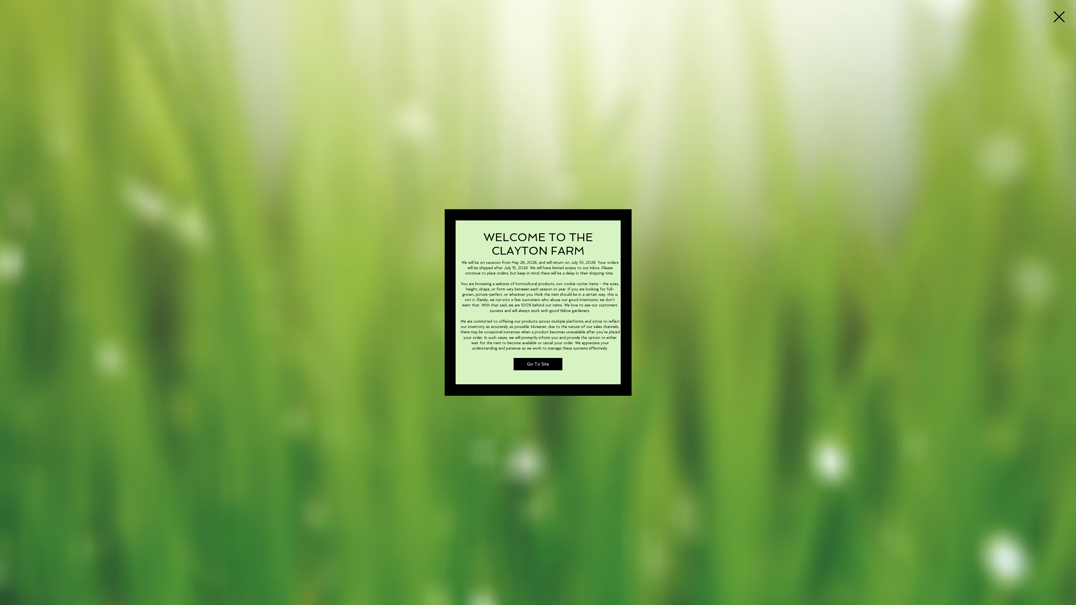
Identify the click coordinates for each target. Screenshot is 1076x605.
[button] (1059, 16)
